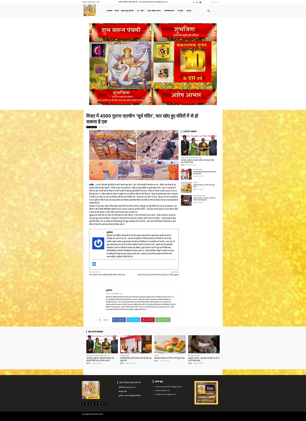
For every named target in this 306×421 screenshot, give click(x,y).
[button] (208, 10)
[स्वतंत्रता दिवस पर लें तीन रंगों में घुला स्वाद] (186, 187)
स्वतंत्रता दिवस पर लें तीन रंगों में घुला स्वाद (204, 186)
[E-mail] (94, 265)
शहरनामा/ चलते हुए (197, 169)
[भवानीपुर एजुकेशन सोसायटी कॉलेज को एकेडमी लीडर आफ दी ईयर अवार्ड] (199, 145)
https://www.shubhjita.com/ (114, 293)
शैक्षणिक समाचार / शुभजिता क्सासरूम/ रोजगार (191, 157)
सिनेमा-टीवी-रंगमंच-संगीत (199, 195)
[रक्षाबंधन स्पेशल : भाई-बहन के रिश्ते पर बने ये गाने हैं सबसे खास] (186, 200)
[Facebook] (194, 2)
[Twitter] (197, 2)
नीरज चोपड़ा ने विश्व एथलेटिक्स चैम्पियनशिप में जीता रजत (107, 275)
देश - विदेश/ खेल (91, 127)
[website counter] (95, 405)
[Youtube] (200, 2)
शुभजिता (109, 290)
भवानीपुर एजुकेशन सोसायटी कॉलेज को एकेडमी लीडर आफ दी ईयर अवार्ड (100, 359)
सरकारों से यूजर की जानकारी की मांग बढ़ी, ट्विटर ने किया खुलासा (158, 275)
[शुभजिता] (97, 299)
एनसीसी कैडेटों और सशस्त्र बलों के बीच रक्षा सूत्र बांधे (204, 173)
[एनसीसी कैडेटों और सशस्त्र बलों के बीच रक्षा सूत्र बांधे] (186, 174)
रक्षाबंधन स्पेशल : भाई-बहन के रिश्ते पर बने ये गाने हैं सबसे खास (204, 199)
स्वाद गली (195, 182)
